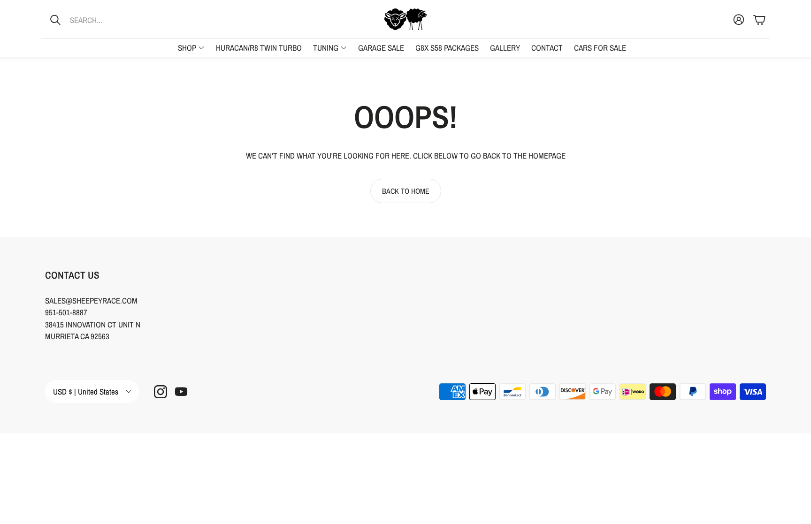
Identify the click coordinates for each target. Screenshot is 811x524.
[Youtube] (181, 391)
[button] (103, 19)
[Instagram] (160, 391)
